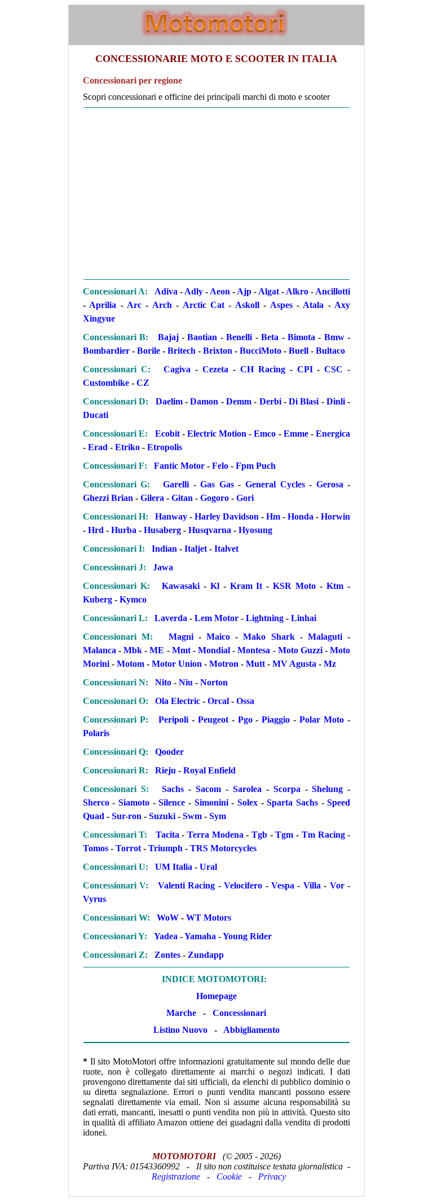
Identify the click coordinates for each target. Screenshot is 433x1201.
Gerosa (329, 484)
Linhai (303, 618)
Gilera (152, 498)
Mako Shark (268, 636)
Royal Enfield (209, 770)
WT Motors (208, 917)
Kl (214, 586)
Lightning (265, 618)
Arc (134, 305)
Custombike (106, 383)
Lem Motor (216, 618)
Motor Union (177, 663)
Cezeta (215, 369)
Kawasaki (181, 586)
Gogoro (214, 498)
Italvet (226, 548)
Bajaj (168, 337)
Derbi (270, 401)
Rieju (165, 770)
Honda (300, 516)
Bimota (301, 337)
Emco (265, 433)
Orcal (218, 701)
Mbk (132, 650)
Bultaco (330, 350)
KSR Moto (294, 586)
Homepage (216, 996)
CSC (333, 369)
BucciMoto (260, 350)
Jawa (163, 567)
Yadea (166, 936)
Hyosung (255, 530)
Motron (223, 663)
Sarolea (247, 789)
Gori (245, 498)
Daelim (169, 401)
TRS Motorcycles (223, 848)
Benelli (239, 337)
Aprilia (102, 305)
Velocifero (243, 885)
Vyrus (94, 899)
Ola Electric (177, 701)
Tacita (167, 834)
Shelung (327, 789)
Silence (171, 802)
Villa (312, 885)
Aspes (281, 305)
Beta (270, 337)
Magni (181, 636)
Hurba (123, 530)
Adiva (166, 291)
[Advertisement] (216, 193)
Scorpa (287, 789)
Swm (192, 816)
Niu (186, 682)
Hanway (171, 516)
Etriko (127, 447)
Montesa (253, 650)
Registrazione (176, 1176)
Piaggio (276, 719)
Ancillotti (332, 291)
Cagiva (177, 369)
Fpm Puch (256, 465)
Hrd (96, 530)
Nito (163, 682)
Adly (193, 291)
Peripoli (173, 719)
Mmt (181, 650)
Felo (220, 465)
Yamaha (200, 936)
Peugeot (213, 719)
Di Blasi (304, 401)
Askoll (247, 305)
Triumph (165, 848)
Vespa (282, 885)
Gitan (182, 498)
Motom (130, 663)
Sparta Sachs (292, 802)
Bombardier (106, 350)
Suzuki (162, 816)
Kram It (246, 586)
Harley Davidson (227, 516)
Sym (217, 816)
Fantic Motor (179, 465)
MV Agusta (294, 663)
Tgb (259, 834)
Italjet (195, 548)
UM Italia (173, 867)
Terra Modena (215, 834)
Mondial (214, 650)
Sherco (96, 802)
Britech (181, 350)
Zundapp (206, 955)
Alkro (297, 291)
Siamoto (133, 802)
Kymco (133, 599)
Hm (273, 516)
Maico (218, 636)
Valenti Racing (186, 885)
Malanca (99, 650)
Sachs (173, 789)
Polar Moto (321, 719)
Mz (330, 663)
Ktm (334, 586)
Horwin (335, 516)
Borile (148, 350)
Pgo (245, 719)
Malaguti (325, 636)
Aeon (220, 291)
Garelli (176, 484)
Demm (238, 401)
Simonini (211, 802)
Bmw (334, 337)
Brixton (217, 350)
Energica (333, 433)
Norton (214, 682)
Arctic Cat (203, 305)
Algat (268, 291)
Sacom (208, 789)
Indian (164, 548)
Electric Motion (216, 433)
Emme (296, 433)
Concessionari (239, 1013)
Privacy (272, 1176)
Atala (313, 305)
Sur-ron (127, 816)
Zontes (167, 955)
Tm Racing (323, 834)
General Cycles (275, 484)
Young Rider (247, 936)
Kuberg (97, 599)
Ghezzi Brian (108, 498)
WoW (168, 917)
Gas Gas (217, 484)
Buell (298, 350)
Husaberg (162, 530)
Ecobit (167, 433)
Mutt (255, 663)
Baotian (202, 337)
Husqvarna (209, 530)
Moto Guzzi (300, 650)
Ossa (245, 701)
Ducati (95, 415)
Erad (98, 447)
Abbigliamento (251, 1030)
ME (156, 650)
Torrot (128, 848)
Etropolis (164, 447)
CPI (305, 369)
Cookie (229, 1176)
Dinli (335, 401)
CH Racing (262, 369)
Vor (337, 885)
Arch (162, 305)
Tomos (95, 848)
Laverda (170, 618)
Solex (247, 802)
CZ (142, 383)
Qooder (169, 751)
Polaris (96, 733)
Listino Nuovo (180, 1030)
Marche (181, 1013)
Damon (204, 401)
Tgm (284, 834)
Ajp (244, 291)
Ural (208, 867)
